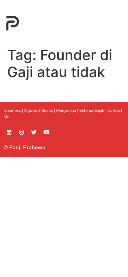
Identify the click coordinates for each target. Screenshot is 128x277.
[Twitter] (33, 132)
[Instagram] (21, 132)
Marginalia (66, 110)
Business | (14, 110)
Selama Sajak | (93, 110)
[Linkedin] (9, 132)
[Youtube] (46, 132)
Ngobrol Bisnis (38, 110)
